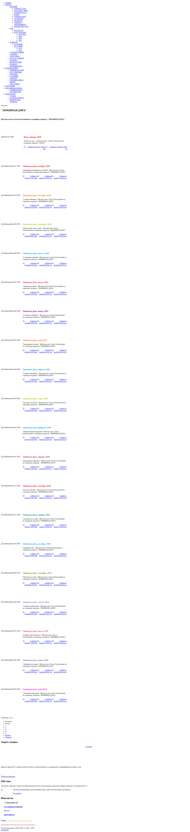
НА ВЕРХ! (5, 830)
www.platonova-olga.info (13, 807)
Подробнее (17, 793)
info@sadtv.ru (9, 815)
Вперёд (8, 735)
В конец (8, 737)
